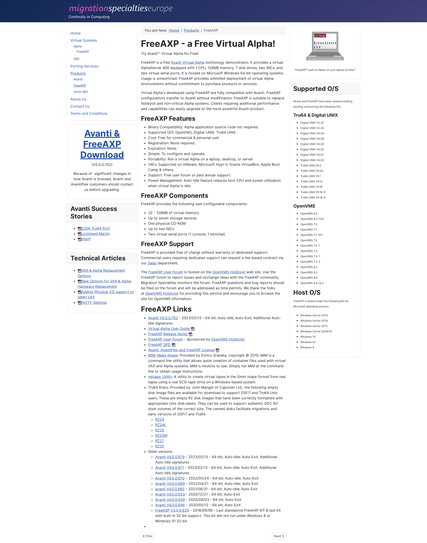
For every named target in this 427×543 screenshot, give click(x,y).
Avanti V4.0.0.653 (170, 494)
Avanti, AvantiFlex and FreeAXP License (182, 350)
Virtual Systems (83, 40)
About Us (78, 99)
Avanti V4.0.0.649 (170, 499)
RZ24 (159, 419)
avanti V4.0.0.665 (170, 489)
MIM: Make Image (163, 355)
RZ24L (160, 425)
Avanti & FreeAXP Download (102, 144)
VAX (76, 59)
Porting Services (84, 66)
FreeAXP (83, 51)
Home (75, 33)
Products (78, 73)
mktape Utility (160, 376)
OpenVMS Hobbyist (228, 272)
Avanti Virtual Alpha (187, 62)
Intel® (86, 239)
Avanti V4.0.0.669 (170, 483)
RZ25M (161, 435)
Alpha (78, 46)
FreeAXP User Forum (165, 272)
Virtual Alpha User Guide (169, 328)
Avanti (78, 79)
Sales (152, 263)
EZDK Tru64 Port (95, 228)
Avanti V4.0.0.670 (170, 478)
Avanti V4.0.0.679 (170, 457)
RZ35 (159, 446)
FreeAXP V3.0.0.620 (172, 510)
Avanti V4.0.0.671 (169, 467)
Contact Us (80, 106)
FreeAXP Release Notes (168, 334)
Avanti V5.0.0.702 (163, 318)
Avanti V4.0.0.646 (170, 505)
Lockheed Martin (95, 233)
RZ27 (159, 441)
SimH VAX (81, 92)
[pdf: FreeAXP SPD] (217, 350)
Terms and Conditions (88, 113)
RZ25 (159, 430)
